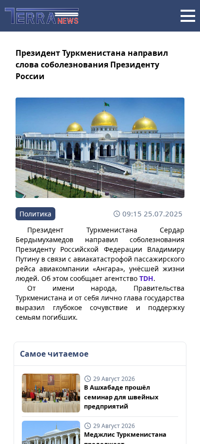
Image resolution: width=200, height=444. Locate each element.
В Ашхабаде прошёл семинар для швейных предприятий (121, 396)
